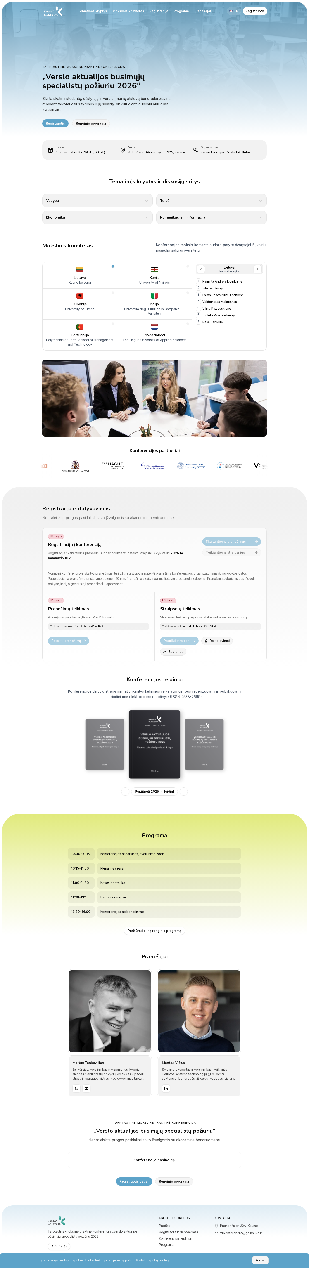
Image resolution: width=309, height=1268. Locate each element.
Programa (181, 11)
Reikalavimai (220, 641)
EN (236, 11)
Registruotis (255, 11)
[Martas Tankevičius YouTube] (86, 1088)
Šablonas (176, 651)
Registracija (159, 11)
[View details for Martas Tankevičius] (110, 1011)
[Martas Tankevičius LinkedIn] (76, 1088)
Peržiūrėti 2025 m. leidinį (154, 791)
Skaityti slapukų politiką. (152, 1260)
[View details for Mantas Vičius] (199, 1011)
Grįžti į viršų (59, 1246)
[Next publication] (184, 791)
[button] (80, 275)
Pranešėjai (202, 11)
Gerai (260, 1260)
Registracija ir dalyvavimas (178, 1232)
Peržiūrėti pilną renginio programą (154, 931)
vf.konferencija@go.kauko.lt (240, 1233)
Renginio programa (91, 123)
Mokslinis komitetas (128, 11)
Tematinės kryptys (92, 11)
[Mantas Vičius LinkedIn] (166, 1088)
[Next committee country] (258, 269)
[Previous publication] (125, 791)
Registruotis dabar (134, 1181)
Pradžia (164, 1226)
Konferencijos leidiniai (175, 1238)
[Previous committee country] (201, 269)
